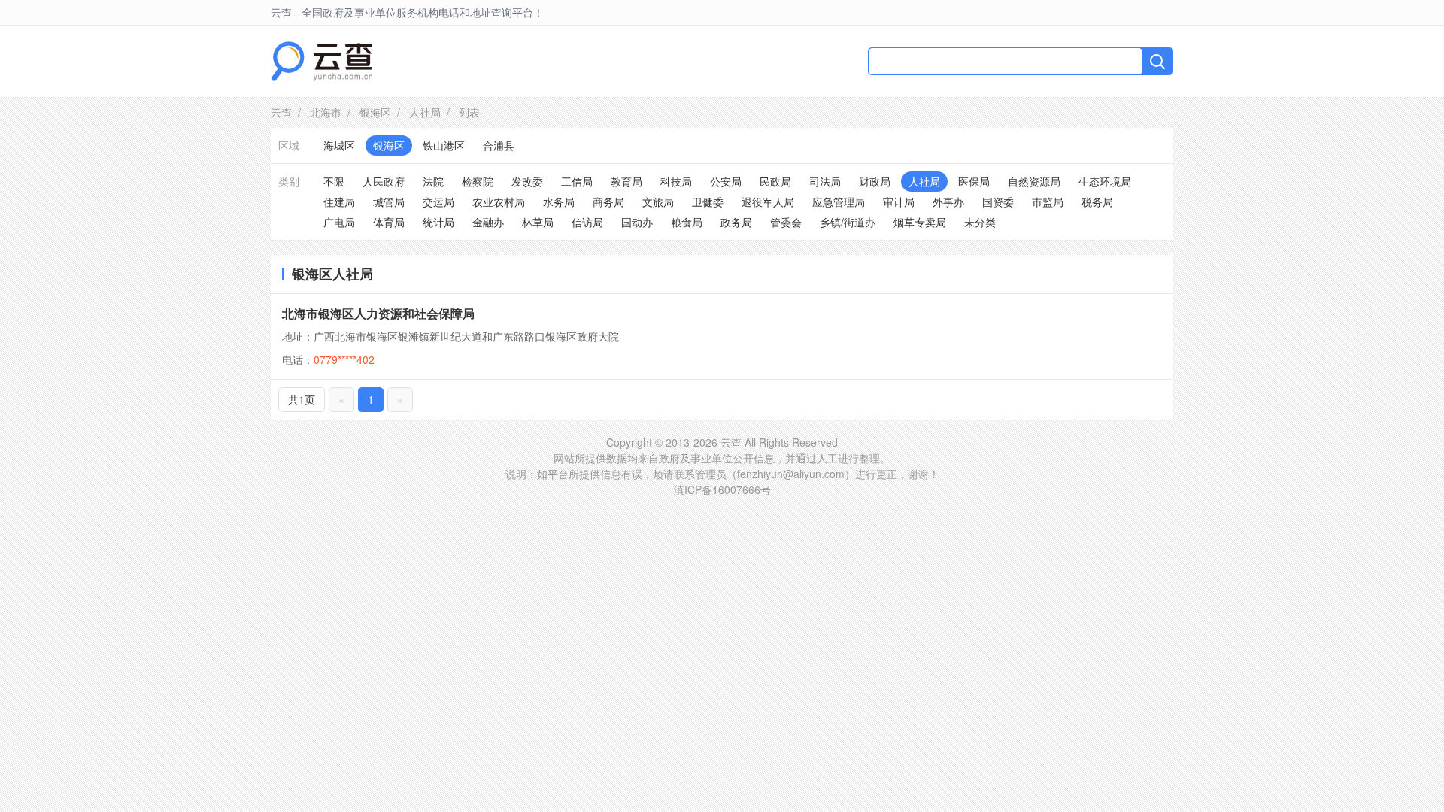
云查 (281, 112)
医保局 (974, 181)
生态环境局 (1104, 181)
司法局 (825, 181)
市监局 (1047, 201)
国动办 (637, 221)
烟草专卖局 (919, 221)
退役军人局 (768, 201)
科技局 (676, 181)
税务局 (1097, 201)
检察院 (477, 181)
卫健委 (708, 201)
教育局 (626, 181)
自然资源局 (1034, 181)
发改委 (527, 181)
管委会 (786, 221)
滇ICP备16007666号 (722, 489)
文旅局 (658, 201)
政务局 (736, 221)
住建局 (339, 201)
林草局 (538, 221)
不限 (333, 181)
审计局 (899, 201)
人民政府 (384, 181)
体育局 (389, 221)
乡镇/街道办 (847, 221)
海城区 (339, 145)
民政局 (775, 181)
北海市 (325, 112)
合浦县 (498, 145)
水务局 (559, 201)
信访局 (587, 221)
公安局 (726, 181)
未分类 (980, 221)
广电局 (339, 221)
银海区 (375, 112)
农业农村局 (498, 201)
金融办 (488, 221)
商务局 (608, 201)
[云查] (321, 61)
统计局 (438, 221)
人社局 (425, 112)
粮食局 (686, 221)
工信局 (577, 181)
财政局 (874, 181)
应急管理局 (838, 201)
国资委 (998, 201)
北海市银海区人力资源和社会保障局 (378, 313)
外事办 (948, 201)
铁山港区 (444, 145)
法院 (433, 181)
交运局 (438, 201)
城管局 (389, 201)
